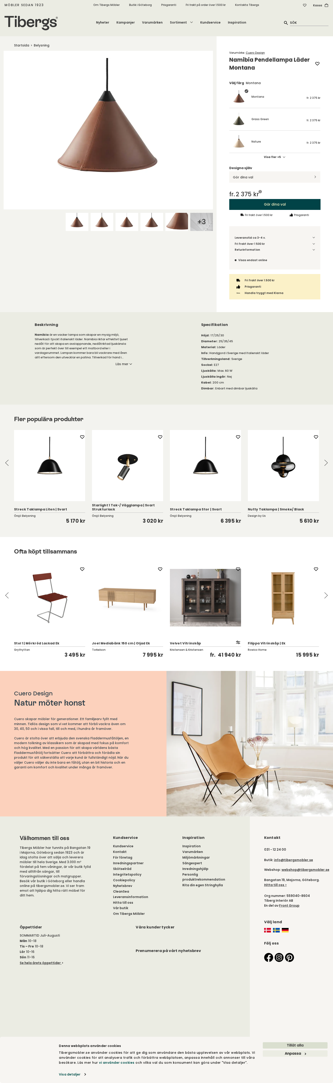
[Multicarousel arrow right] (326, 463)
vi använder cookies (117, 1062)
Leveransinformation (130, 897)
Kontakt (120, 852)
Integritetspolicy (127, 874)
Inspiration (237, 22)
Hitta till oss (123, 902)
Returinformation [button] (247, 250)
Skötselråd (122, 869)
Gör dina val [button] (275, 204)
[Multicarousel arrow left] (7, 463)
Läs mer (122, 364)
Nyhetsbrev (122, 886)
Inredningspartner (128, 863)
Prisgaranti (168, 5)
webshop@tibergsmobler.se (305, 869)
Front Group (289, 905)
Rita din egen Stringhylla (202, 885)
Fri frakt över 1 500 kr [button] (250, 244)
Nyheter (102, 22)
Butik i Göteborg (140, 5)
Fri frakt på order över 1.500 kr (206, 5)
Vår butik (120, 908)
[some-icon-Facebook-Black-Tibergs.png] (268, 957)
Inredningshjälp (195, 869)
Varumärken (152, 22)
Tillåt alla (295, 1045)
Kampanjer (125, 22)
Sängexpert (192, 863)
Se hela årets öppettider (40, 963)
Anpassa (293, 1053)
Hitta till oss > (275, 885)
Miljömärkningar (196, 857)
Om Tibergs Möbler (106, 5)
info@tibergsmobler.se (293, 860)
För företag (122, 857)
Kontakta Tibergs (247, 5)
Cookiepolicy (124, 880)
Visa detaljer (69, 1074)
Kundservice (210, 22)
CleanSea (121, 891)
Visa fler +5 (272, 157)
